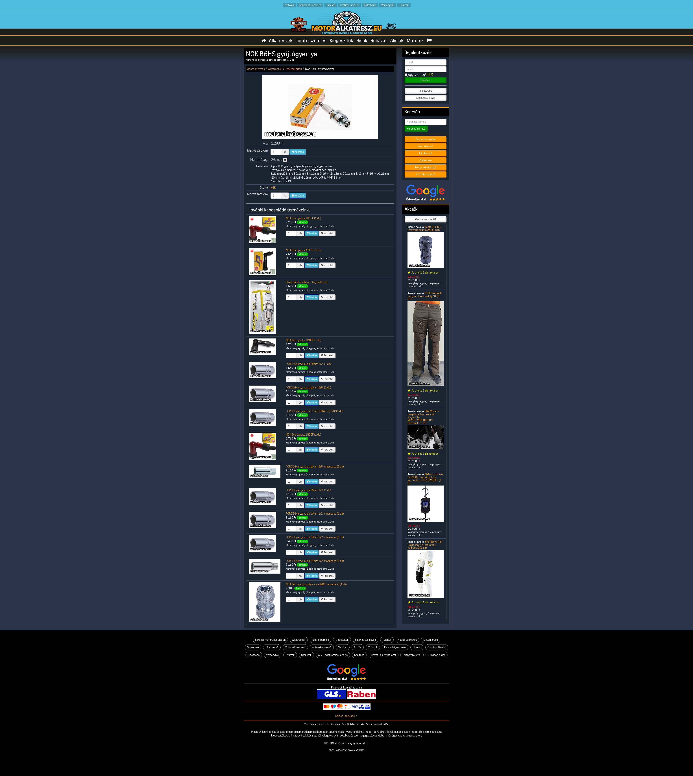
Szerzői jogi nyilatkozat (383, 654)
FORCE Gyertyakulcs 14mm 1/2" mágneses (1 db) (315, 561)
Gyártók (404, 4)
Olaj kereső (425, 160)
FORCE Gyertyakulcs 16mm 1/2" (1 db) (308, 490)
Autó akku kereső (425, 174)
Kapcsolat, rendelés (310, 4)
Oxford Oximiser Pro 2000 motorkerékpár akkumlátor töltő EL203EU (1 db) (425, 479)
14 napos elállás (436, 654)
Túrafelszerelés (311, 40)
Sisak (361, 40)
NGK (273, 187)
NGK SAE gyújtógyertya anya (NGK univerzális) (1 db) (316, 584)
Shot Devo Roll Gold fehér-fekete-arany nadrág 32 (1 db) (424, 544)
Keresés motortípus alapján (270, 639)
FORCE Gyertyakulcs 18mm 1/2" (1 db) (308, 364)
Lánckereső (425, 153)
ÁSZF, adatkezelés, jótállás (333, 654)
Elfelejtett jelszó (425, 97)
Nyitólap (289, 4)
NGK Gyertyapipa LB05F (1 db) (303, 434)
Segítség (359, 654)
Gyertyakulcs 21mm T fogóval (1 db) (307, 282)
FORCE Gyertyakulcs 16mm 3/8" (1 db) (308, 387)
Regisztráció (425, 90)
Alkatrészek (281, 40)
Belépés (425, 80)
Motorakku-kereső (295, 647)
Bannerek (306, 654)
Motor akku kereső (425, 167)
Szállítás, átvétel (349, 4)
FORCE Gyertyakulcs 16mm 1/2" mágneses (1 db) (315, 513)
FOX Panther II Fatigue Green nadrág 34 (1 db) (424, 296)
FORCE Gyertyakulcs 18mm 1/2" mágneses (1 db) (315, 537)
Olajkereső (253, 647)
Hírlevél (331, 4)
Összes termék (256, 68)
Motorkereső (425, 146)
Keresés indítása (416, 128)
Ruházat (379, 40)
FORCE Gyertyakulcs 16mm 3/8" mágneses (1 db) (315, 466)
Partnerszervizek (412, 654)
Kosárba (299, 151)
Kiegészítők (341, 40)
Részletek (328, 233)
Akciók (397, 40)
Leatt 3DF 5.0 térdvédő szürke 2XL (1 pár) (424, 228)
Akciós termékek (407, 639)
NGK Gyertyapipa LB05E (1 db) (303, 218)
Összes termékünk (425, 139)
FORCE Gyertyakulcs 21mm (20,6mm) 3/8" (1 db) (314, 411)
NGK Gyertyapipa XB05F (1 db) (303, 250)
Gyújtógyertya (294, 68)
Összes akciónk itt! (425, 219)
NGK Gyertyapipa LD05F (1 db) (303, 340)
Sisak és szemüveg (365, 639)
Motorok (415, 40)
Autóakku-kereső (321, 647)
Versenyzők (387, 4)
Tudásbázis (370, 4)
